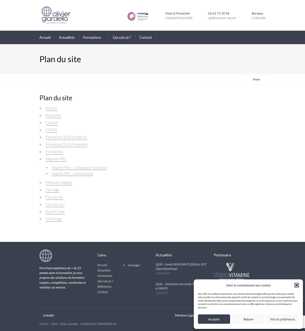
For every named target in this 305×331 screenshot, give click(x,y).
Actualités (67, 37)
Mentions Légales (186, 315)
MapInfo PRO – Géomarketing (72, 173)
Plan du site (54, 197)
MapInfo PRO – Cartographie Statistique (79, 167)
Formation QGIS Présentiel (67, 144)
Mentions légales (59, 182)
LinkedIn (48, 315)
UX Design (54, 219)
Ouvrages (134, 265)
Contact (145, 37)
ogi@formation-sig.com (222, 18)
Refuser (248, 319)
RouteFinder (55, 211)
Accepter (214, 319)
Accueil (45, 37)
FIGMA (51, 130)
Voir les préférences (282, 319)
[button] (297, 285)
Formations (92, 37)
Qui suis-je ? (122, 37)
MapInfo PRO (56, 159)
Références (105, 286)
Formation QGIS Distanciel (66, 137)
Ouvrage (52, 190)
